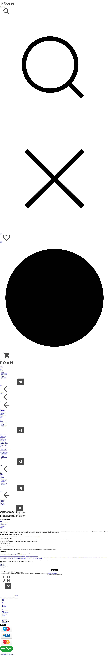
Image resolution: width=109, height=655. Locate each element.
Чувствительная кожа (3, 451)
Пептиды (1, 416)
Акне (1, 435)
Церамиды (1, 419)
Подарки (1, 478)
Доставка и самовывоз (3, 524)
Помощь (1, 233)
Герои (1, 476)
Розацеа (1, 446)
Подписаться (19, 572)
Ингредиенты (2, 409)
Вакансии (1, 527)
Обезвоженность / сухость (4, 443)
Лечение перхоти (2, 441)
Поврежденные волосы (3, 445)
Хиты (1, 401)
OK (0, 562)
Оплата (1, 523)
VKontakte (16, 595)
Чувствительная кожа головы (4, 452)
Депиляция (1, 438)
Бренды (1, 385)
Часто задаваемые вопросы (4, 522)
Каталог (1, 366)
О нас (1, 521)
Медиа (1, 473)
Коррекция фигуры (3, 440)
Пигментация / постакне (3, 444)
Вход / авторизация (4, 373)
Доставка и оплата (4, 374)
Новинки (1, 393)
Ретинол (1, 417)
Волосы (1, 370)
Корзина (1, 242)
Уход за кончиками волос (3, 450)
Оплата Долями (4, 617)
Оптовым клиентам (3, 526)
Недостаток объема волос (3, 442)
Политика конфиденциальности (4, 653)
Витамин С (1, 414)
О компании (3, 423)
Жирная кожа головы (3, 439)
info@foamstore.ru (2, 7)
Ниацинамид (2, 415)
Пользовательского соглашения (52, 573)
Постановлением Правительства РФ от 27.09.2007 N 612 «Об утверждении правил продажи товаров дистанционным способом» (19, 556)
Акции (1, 465)
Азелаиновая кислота (3, 412)
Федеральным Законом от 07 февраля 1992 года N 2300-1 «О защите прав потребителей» (13, 554)
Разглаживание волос (3, 449)
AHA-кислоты (2, 411)
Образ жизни (2, 372)
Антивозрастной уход (3, 436)
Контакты (2, 375)
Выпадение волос (2, 437)
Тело (1, 369)
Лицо (1, 368)
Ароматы (1, 371)
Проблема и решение (5, 607)
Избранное (1, 241)
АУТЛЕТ (1, 491)
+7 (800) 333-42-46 (2, 565)
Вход (0, 234)
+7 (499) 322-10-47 (4, 377)
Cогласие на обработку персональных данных (6, 654)
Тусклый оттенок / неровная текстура (5, 448)
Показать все (2, 392)
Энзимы (1, 420)
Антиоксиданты (2, 413)
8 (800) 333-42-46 (4, 620)
